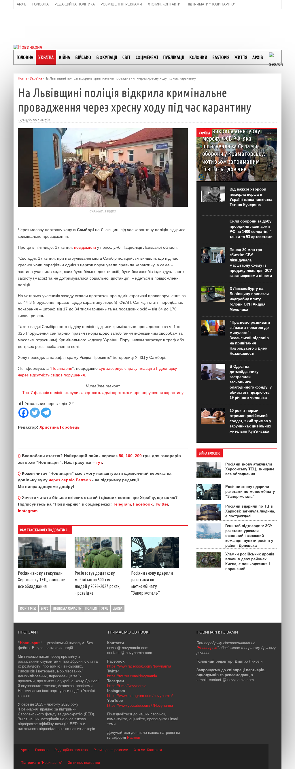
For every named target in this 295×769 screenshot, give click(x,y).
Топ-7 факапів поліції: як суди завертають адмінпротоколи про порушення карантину (103, 392)
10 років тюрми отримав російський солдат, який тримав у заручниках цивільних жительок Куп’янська (250, 420)
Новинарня (61, 368)
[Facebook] (23, 413)
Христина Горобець (59, 427)
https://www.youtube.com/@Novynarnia (140, 705)
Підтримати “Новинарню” (41, 763)
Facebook (143, 504)
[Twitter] (35, 413)
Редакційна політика (71, 750)
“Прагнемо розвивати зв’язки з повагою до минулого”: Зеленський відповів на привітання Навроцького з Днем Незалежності (250, 338)
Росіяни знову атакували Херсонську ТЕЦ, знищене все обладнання (41, 579)
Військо (83, 57)
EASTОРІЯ (220, 57)
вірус (44, 608)
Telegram (122, 504)
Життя (241, 57)
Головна (24, 57)
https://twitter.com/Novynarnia (132, 676)
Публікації (173, 57)
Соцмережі (147, 57)
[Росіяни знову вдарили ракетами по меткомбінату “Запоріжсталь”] (155, 566)
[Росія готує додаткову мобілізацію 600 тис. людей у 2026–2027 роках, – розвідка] (99, 566)
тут (99, 462)
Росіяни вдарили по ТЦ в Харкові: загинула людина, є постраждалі (250, 511)
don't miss (28, 608)
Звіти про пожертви (84, 763)
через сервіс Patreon (70, 480)
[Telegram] (46, 413)
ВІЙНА (64, 57)
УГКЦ (104, 608)
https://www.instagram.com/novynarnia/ (140, 695)
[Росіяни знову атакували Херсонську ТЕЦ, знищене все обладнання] (42, 566)
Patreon (133, 737)
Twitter (161, 504)
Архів (257, 57)
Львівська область (67, 608)
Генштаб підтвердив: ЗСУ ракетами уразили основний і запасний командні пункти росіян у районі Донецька (249, 536)
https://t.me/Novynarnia (126, 686)
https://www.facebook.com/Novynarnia (139, 666)
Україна (46, 57)
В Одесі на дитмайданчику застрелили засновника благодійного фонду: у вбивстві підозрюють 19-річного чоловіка (251, 382)
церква (117, 608)
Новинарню (207, 648)
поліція (91, 608)
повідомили (85, 247)
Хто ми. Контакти (148, 750)
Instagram (27, 510)
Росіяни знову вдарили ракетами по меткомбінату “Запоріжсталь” (250, 492)
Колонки (198, 57)
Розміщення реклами (111, 750)
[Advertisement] (147, 26)
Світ (126, 57)
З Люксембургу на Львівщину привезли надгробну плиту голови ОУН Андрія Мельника (249, 299)
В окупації (106, 57)
